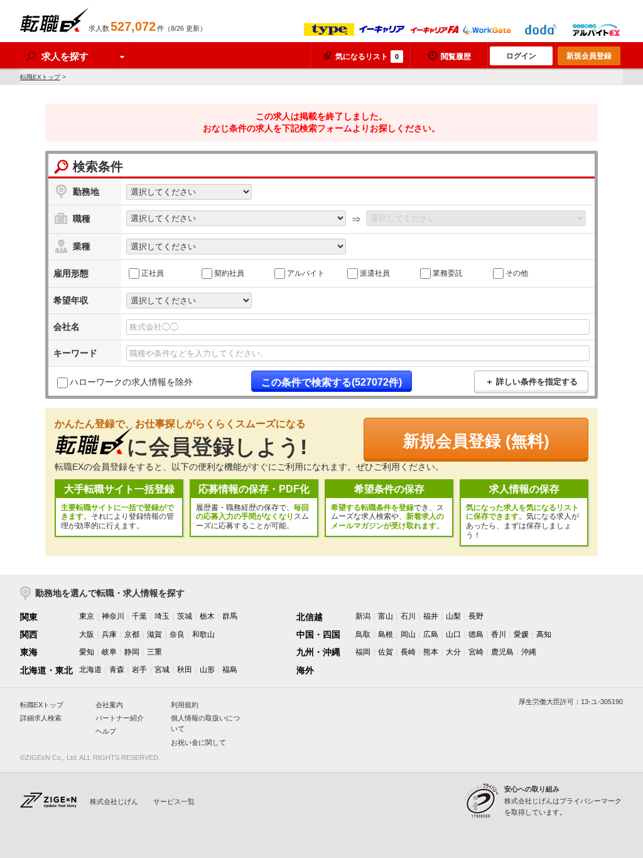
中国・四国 (318, 634)
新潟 (362, 616)
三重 (154, 652)
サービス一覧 (174, 801)
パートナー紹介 (119, 718)
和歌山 (203, 634)
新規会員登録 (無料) (476, 441)
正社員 (152, 273)
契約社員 (229, 273)
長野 (476, 616)
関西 (29, 634)
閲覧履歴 (456, 56)
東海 (29, 652)
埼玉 (162, 616)
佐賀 (385, 652)
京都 (131, 634)
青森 (116, 669)
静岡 (131, 652)
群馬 (229, 616)
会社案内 (109, 705)
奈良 (177, 634)
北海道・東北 (46, 670)
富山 (385, 616)
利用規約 (184, 705)
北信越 (309, 617)
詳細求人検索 (41, 718)
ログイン (521, 56)
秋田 (184, 669)
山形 (207, 669)
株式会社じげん (114, 801)
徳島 (476, 634)
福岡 (362, 652)
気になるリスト (367, 56)
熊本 (430, 652)
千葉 (139, 616)
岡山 (408, 634)
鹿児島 (502, 652)
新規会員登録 (589, 56)
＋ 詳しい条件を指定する (531, 381)
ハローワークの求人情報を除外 (131, 382)
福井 (430, 616)
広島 (430, 634)
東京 (86, 616)
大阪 (86, 634)
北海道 (90, 669)
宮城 (162, 669)
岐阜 (109, 652)
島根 (385, 634)
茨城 (184, 616)
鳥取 (362, 634)
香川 (498, 634)
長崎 (408, 652)
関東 (29, 617)
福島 (229, 669)
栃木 (207, 616)
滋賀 (154, 634)
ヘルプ (105, 731)
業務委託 (448, 273)
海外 (305, 670)
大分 (453, 652)
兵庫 (109, 634)
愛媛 (521, 634)
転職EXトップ (40, 76)
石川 (408, 616)
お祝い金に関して (198, 742)
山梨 (453, 616)
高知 (543, 634)
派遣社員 (375, 273)
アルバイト (306, 273)
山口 (453, 634)
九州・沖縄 (318, 652)
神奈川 (113, 616)
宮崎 (476, 652)
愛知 (86, 652)
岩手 (139, 669)
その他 (516, 273)
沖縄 (528, 652)
